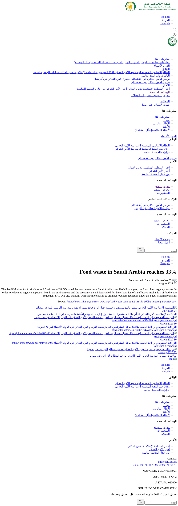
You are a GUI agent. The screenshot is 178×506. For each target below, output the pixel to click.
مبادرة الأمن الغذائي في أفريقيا (112, 78)
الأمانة (112, 62)
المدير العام (123, 62)
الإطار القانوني (138, 62)
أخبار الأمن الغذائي (116, 88)
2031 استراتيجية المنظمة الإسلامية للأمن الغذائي (86, 72)
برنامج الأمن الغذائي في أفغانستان (150, 78)
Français (165, 23)
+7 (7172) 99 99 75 (144, 464)
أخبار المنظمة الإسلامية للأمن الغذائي (148, 88)
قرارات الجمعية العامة (46, 72)
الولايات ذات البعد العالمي (155, 75)
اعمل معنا (147, 104)
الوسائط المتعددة (160, 92)
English (165, 16)
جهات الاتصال (161, 104)
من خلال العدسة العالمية (91, 88)
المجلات (135, 95)
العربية (166, 20)
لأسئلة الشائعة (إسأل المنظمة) (91, 62)
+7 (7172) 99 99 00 (166, 464)
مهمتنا (151, 62)
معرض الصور (162, 186)
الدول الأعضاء (162, 65)
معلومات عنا (162, 59)
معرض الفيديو (161, 95)
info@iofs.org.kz (167, 461)
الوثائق (166, 69)
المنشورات (146, 95)
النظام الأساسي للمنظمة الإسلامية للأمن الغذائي (142, 72)
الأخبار (166, 85)
